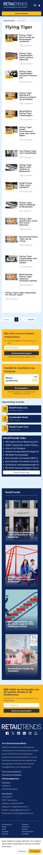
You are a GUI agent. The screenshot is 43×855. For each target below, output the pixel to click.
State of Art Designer (15, 448)
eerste (6, 319)
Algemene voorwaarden (12, 775)
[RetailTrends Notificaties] (36, 734)
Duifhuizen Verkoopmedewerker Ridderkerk (22, 464)
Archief (5, 834)
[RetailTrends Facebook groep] (7, 734)
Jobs (4, 829)
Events (24, 829)
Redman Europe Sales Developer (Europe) (22, 451)
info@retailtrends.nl (19, 807)
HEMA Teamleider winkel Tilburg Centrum (22, 445)
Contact (5, 831)
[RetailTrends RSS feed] (24, 734)
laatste (31, 319)
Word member (21, 13)
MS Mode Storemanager (16, 455)
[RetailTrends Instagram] (30, 734)
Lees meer (6, 846)
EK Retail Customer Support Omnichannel (22, 468)
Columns (26, 827)
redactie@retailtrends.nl (20, 810)
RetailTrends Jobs (21, 472)
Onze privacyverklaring (11, 771)
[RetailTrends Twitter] (13, 734)
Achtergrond (7, 824)
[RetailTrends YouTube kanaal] (18, 734)
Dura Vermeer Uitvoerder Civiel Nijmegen (22, 461)
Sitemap (25, 834)
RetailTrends (9, 21)
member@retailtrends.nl (23, 813)
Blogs (4, 827)
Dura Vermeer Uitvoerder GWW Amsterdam (22, 458)
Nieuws (25, 824)
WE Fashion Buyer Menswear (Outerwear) (22, 441)
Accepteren (35, 851)
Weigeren (22, 851)
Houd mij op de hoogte (20, 353)
